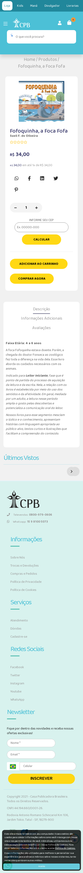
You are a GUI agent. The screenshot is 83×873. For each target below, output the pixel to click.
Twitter (15, 675)
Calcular (41, 239)
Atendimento (19, 620)
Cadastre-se (18, 636)
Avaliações (41, 328)
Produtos (47, 59)
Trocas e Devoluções (24, 565)
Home (29, 59)
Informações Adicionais (41, 318)
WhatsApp (17, 699)
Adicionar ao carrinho (38, 263)
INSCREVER (41, 778)
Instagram (17, 683)
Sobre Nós (17, 557)
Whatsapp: (30, 521)
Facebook (17, 667)
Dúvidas (15, 628)
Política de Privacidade (26, 581)
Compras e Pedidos (23, 573)
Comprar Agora (31, 278)
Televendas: (32, 514)
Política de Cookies (23, 589)
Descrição (41, 309)
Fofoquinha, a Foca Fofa (41, 66)
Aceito (41, 866)
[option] (41, 101)
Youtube (15, 691)
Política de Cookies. (65, 848)
